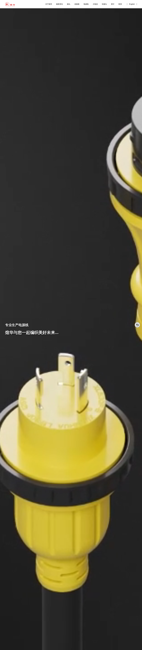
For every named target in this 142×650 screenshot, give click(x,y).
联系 (120, 4)
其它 (112, 4)
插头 (68, 4)
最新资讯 (59, 4)
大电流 (95, 4)
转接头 (104, 4)
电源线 (86, 4)
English (132, 4)
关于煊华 (48, 4)
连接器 (76, 4)
